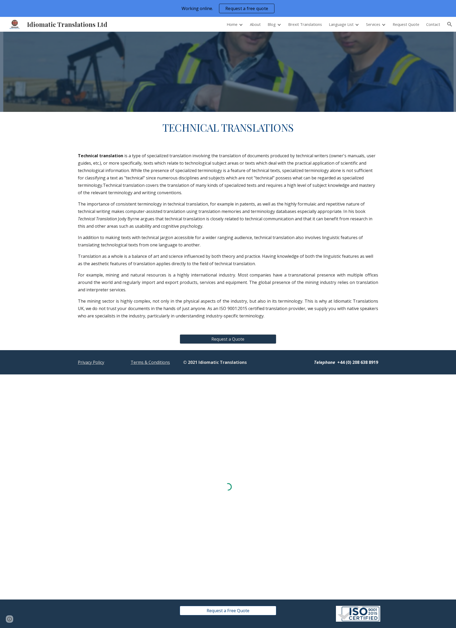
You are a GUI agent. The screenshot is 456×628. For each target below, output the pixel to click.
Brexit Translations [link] (305, 24)
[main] (228, 127)
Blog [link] (272, 24)
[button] (449, 24)
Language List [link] (341, 24)
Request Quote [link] (406, 24)
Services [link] (373, 24)
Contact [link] (433, 24)
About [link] (255, 24)
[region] (228, 8)
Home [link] (232, 24)
